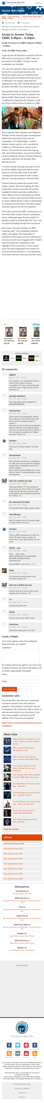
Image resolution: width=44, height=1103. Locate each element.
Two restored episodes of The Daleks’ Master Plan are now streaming (24, 768)
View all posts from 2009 (13, 879)
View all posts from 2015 (13, 849)
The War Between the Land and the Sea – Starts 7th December (26, 803)
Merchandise (35, 1049)
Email (4, 681)
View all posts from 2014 (13, 854)
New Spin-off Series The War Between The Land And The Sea (22, 901)
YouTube (26, 1057)
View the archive (11, 829)
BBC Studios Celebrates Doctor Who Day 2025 (25, 820)
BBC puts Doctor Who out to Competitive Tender (24, 749)
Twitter (18, 1049)
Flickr (17, 1057)
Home (4, 16)
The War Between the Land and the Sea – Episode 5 (26, 785)
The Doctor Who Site (22, 1036)
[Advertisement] (22, 991)
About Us (22, 1097)
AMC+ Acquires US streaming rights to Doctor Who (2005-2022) (26, 758)
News (35, 1057)
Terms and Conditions (22, 1088)
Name (4, 674)
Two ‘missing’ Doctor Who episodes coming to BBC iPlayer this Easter (26, 776)
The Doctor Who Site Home (22, 1084)
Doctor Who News (14, 16)
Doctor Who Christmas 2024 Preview (22, 936)
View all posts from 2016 (14, 844)
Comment (6, 648)
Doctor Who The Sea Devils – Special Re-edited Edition (24, 812)
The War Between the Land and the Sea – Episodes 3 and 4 (26, 794)
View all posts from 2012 (13, 864)
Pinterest (26, 1049)
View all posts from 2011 (13, 869)
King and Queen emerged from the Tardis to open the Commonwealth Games (26, 741)
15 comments (25, 23)
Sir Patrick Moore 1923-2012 (22, 894)
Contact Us (22, 1093)
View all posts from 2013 (13, 859)
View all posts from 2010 (13, 874)
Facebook (9, 1049)
